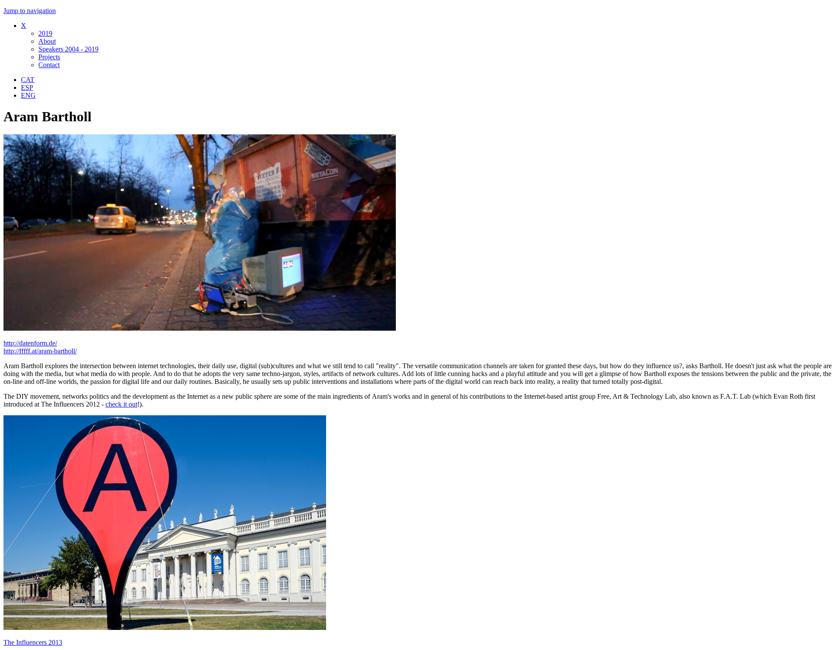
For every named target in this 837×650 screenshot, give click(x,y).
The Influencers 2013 (32, 642)
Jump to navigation (29, 10)
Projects (49, 57)
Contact (49, 64)
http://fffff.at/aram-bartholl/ (40, 351)
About (47, 41)
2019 (45, 33)
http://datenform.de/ (30, 343)
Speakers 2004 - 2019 (68, 49)
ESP (27, 87)
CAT (27, 79)
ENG (28, 95)
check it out (121, 404)
